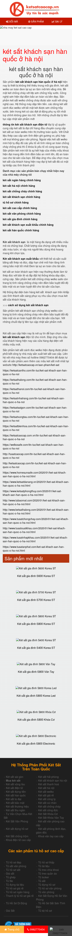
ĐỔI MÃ (13, 21)
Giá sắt (10, 873)
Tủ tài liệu (43, 866)
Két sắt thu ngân (15, 810)
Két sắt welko (46, 791)
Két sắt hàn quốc (16, 795)
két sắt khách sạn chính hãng (21, 197)
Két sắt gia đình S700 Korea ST (36, 600)
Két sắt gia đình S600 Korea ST (36, 576)
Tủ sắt (41, 881)
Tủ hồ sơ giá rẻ (14, 888)
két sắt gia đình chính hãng (20, 219)
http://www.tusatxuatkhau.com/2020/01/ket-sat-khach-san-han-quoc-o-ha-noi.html (34, 530)
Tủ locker (43, 877)
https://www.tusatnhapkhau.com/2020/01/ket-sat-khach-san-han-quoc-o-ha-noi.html (35, 539)
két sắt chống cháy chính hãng (22, 191)
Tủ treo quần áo (47, 873)
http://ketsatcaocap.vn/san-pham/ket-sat (35, 365)
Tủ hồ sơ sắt (13, 870)
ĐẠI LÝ (58, 21)
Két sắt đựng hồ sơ (17, 829)
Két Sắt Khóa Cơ (48, 814)
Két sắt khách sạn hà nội (52, 780)
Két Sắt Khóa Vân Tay (51, 817)
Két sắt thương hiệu (17, 806)
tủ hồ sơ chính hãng (16, 202)
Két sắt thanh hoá (48, 784)
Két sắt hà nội (46, 788)
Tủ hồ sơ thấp (46, 862)
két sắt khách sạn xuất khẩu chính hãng (28, 224)
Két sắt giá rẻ (46, 795)
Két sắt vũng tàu (15, 784)
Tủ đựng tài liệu (15, 884)
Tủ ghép (11, 877)
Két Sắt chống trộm (17, 836)
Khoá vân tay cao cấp (51, 836)
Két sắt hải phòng (48, 777)
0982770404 (37, 929)
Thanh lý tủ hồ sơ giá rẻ (20, 896)
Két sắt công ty (47, 799)
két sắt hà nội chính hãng (19, 185)
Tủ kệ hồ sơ (45, 910)
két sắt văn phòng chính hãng (22, 213)
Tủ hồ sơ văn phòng (49, 888)
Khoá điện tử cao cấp (18, 840)
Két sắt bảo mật (15, 803)
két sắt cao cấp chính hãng (20, 208)
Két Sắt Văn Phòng (17, 821)
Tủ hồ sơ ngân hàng (17, 892)
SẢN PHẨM (37, 21)
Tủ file (9, 881)
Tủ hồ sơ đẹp (13, 862)
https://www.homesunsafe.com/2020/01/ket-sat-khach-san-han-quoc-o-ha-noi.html (34, 474)
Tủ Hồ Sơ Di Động (16, 903)
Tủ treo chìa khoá (48, 870)
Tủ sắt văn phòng (16, 866)
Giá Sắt (10, 910)
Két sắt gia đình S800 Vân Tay (36, 672)
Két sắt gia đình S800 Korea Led (36, 695)
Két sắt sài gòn (14, 777)
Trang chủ (13, 929)
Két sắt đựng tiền (16, 791)
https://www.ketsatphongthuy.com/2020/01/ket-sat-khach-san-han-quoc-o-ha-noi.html (32, 493)
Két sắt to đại (13, 799)
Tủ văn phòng (46, 892)
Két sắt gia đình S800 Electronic (36, 743)
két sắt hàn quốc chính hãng (21, 230)
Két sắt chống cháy (49, 806)
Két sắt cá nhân (47, 803)
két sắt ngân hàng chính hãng (22, 180)
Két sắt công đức (48, 810)
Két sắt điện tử (14, 788)
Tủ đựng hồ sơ (46, 884)
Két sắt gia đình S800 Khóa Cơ (36, 719)
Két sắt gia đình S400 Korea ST (36, 648)
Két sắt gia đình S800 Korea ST (36, 624)
